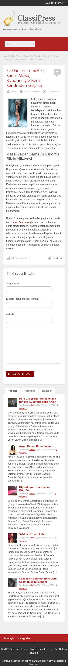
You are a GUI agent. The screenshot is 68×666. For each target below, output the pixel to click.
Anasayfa (9, 638)
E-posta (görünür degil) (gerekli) (22, 299)
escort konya (24, 661)
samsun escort (9, 661)
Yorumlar (29, 390)
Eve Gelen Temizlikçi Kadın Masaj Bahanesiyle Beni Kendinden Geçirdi (26, 77)
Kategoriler (24, 638)
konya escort (55, 661)
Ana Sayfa (9, 56)
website (10, 314)
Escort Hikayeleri (24, 56)
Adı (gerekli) (12, 283)
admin (13, 91)
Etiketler (47, 390)
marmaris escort (40, 661)
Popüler (12, 390)
